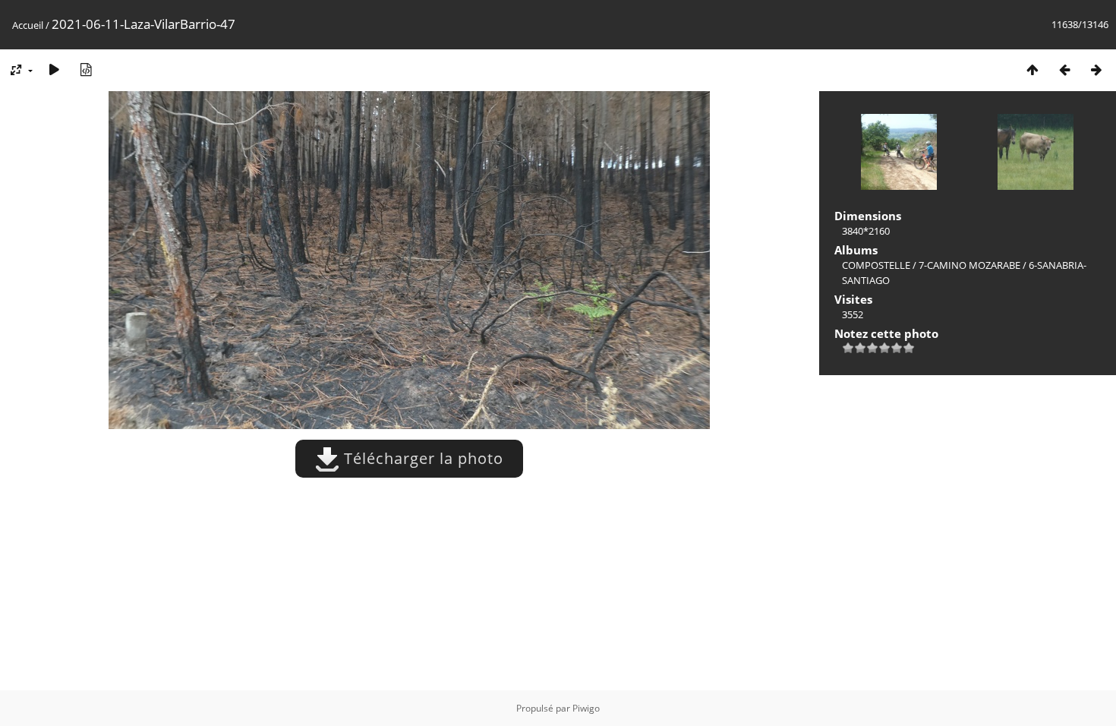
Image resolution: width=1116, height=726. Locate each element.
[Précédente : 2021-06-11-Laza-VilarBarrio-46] (1064, 69)
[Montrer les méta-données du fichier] (86, 69)
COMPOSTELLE (876, 265)
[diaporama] (54, 69)
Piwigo (586, 708)
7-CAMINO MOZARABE (969, 265)
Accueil (27, 25)
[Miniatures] (1032, 69)
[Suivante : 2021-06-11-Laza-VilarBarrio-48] (1096, 69)
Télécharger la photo (421, 458)
